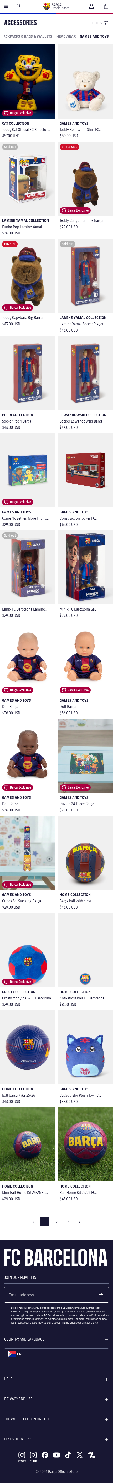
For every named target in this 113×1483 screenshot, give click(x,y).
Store (22, 1461)
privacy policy (35, 1311)
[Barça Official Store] (56, 6)
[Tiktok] (68, 1455)
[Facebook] (45, 1455)
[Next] (79, 1222)
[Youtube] (56, 1455)
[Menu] (6, 6)
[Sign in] (91, 6)
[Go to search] (19, 6)
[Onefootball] (91, 1455)
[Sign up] (100, 1294)
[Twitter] (79, 1455)
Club (33, 1461)
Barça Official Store (63, 1471)
